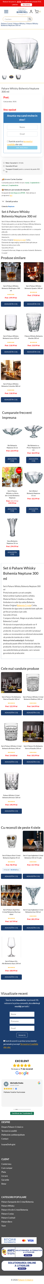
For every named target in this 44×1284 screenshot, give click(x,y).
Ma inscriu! (22, 148)
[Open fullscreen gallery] (40, 70)
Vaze (3, 1225)
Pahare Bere (6, 1221)
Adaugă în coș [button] (10, 304)
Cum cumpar (6, 1168)
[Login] (31, 12)
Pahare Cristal (6, 23)
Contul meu (6, 1164)
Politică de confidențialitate (13, 1135)
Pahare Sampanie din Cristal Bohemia (17, 1202)
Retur (3, 1184)
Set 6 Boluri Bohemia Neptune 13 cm (33, 493)
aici (11, 195)
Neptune (11, 206)
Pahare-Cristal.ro (25, 1280)
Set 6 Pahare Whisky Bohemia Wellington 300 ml (11, 288)
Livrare (4, 1176)
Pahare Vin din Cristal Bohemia (14, 1210)
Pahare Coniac (7, 1214)
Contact (4, 1138)
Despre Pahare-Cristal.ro (12, 1127)
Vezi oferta (26, 5)
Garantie (5, 1180)
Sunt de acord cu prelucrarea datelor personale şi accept (20, 1044)
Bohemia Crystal (20, 240)
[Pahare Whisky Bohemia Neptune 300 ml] (22, 52)
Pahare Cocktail (8, 1217)
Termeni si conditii (9, 1131)
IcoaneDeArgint (8, 1144)
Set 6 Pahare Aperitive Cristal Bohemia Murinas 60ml (11, 912)
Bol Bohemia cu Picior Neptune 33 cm (33, 447)
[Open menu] (6, 11)
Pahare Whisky (19, 23)
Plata (3, 1172)
